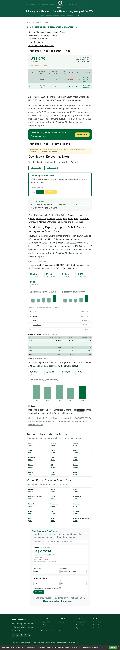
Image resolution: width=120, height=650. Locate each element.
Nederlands (71, 642)
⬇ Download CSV (36, 168)
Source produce (46, 628)
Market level (63, 568)
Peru (34, 329)
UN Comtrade (55, 418)
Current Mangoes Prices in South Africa (46, 32)
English (93, 4)
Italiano (53, 642)
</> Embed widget (52, 168)
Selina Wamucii (19, 619)
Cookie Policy (97, 628)
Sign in (78, 628)
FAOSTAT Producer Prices (81, 61)
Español (47, 642)
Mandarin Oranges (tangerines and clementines (61, 222)
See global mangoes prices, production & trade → (52, 27)
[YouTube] (29, 635)
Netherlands (37, 325)
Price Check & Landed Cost (41, 45)
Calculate (39, 592)
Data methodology (81, 622)
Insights (24, 4)
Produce (44, 4)
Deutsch (34, 642)
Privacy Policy (97, 622)
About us (61, 622)
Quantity (35, 580)
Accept (113, 647)
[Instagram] (25, 635)
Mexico (35, 316)
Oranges (32, 222)
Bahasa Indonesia (61, 642)
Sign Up (85, 4)
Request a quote (82, 134)
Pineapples (73, 218)
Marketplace (34, 4)
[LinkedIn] (13, 635)
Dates (59, 218)
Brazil (34, 320)
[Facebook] (21, 635)
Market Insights (35, 42)
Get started (79, 625)
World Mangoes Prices (52, 15)
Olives (64, 215)
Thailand (35, 312)
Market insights (45, 622)
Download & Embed (37, 39)
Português (41, 642)
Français (27, 642)
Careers (61, 625)
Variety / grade (37, 568)
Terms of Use (97, 625)
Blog (60, 631)
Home (42, 15)
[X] (17, 635)
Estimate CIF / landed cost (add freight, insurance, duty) (48, 588)
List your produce (81, 205)
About (52, 4)
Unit (61, 580)
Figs (65, 218)
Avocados (84, 218)
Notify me (50, 192)
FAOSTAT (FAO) (83, 418)
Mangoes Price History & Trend (42, 35)
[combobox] (60, 541)
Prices (63, 15)
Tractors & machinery (47, 631)
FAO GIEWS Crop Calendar (57, 421)
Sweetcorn (41, 218)
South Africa (70, 15)
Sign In (77, 4)
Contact (70, 4)
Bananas (51, 218)
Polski (77, 642)
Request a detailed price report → (60, 601)
